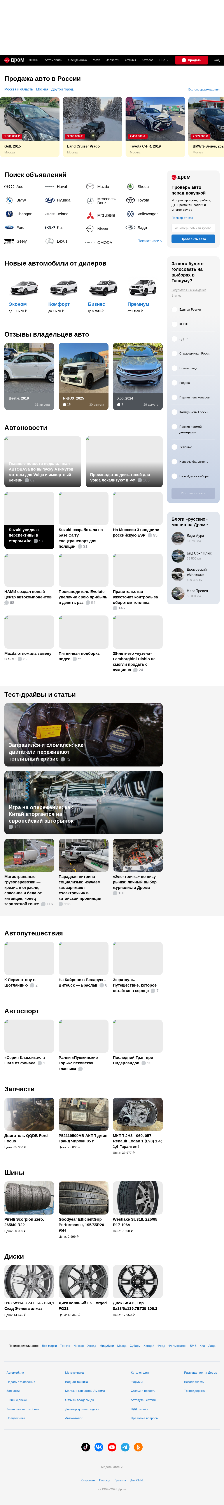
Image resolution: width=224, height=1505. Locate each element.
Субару (135, 1345)
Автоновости (25, 427)
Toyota (144, 200)
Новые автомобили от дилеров (55, 263)
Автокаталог (73, 1418)
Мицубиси (107, 1345)
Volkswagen (144, 214)
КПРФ (183, 324)
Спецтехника (16, 1418)
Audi (23, 186)
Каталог (147, 60)
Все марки (49, 1345)
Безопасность (194, 1381)
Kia (63, 227)
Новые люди (188, 368)
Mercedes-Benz (103, 201)
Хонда (91, 1345)
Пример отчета (182, 217)
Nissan (103, 229)
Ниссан (79, 1345)
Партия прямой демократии (190, 429)
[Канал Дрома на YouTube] (112, 1447)
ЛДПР (183, 339)
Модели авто (110, 1467)
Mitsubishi (103, 215)
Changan (23, 214)
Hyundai (63, 200)
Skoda (144, 186)
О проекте (88, 1480)
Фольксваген (177, 1345)
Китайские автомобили (23, 1409)
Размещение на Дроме (200, 1372)
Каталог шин (140, 1372)
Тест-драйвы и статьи (40, 694)
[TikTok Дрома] (85, 1447)
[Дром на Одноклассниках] (138, 1447)
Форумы (137, 1381)
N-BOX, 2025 (73, 398)
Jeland (63, 214)
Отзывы (130, 60)
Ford (23, 227)
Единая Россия (190, 309)
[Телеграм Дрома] (125, 1447)
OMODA (103, 242)
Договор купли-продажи (82, 1409)
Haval (63, 186)
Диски (14, 1256)
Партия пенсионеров (194, 397)
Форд (161, 1345)
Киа (202, 1345)
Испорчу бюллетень (193, 461)
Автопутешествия (33, 933)
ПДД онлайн (139, 1409)
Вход (216, 60)
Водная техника (76, 1381)
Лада (144, 227)
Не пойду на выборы (194, 476)
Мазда (121, 1345)
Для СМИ (136, 1480)
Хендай (149, 1345)
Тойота (65, 1345)
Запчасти (112, 60)
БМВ (193, 1345)
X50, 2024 (125, 398)
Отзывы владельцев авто (46, 334)
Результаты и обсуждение (189, 290)
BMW (23, 200)
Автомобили (53, 60)
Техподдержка (194, 1390)
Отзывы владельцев (79, 1400)
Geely (23, 241)
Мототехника (74, 1372)
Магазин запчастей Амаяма (85, 1390)
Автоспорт (21, 1011)
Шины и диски (17, 1400)
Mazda (103, 186)
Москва (33, 60)
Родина (184, 382)
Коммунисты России (193, 412)
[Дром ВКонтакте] (98, 1447)
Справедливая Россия (195, 353)
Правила (120, 1480)
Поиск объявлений (35, 174)
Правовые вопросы (144, 1418)
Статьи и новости (143, 1390)
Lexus (63, 241)
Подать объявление (21, 1381)
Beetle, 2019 (19, 398)
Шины (14, 1172)
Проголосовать (193, 493)
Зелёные (185, 447)
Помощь (104, 1480)
